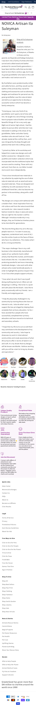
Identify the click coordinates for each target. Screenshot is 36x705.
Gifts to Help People (9, 661)
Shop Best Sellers (8, 584)
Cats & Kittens (7, 626)
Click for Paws (7, 556)
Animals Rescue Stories (10, 623)
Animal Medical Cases (9, 668)
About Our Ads (7, 531)
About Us (5, 500)
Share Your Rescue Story (10, 650)
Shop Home (6, 598)
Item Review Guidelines (10, 528)
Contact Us (6, 493)
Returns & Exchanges (9, 489)
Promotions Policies (9, 524)
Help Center (6, 486)
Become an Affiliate (9, 503)
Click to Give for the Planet (11, 549)
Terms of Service (8, 518)
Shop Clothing (7, 591)
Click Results (6, 506)
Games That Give (8, 566)
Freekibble (6, 560)
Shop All (5, 581)
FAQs (4, 496)
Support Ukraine (8, 675)
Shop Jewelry (7, 605)
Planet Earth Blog (8, 647)
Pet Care (5, 640)
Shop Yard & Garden (9, 601)
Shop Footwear (7, 595)
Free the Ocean (7, 563)
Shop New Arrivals (8, 612)
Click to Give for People (10, 546)
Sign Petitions (27, 2)
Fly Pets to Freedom (9, 671)
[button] (26, 7)
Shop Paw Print (7, 588)
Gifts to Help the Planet (10, 664)
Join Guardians (13, 2)
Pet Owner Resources (9, 633)
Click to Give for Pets (9, 543)
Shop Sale (5, 608)
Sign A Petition (7, 570)
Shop (4, 2)
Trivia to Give (6, 553)
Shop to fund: (14, 13)
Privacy (4, 521)
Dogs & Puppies (7, 630)
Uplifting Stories (8, 643)
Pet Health (6, 636)
